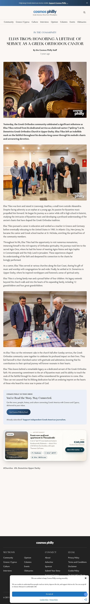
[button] (86, 578)
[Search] (84, 12)
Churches (8, 468)
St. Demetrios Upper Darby (27, 468)
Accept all (49, 594)
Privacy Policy (54, 600)
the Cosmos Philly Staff (46, 50)
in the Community (45, 32)
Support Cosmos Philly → (58, 3)
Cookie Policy (44, 600)
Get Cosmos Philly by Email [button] (18, 412)
